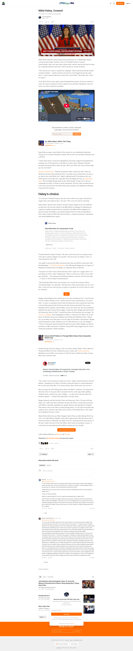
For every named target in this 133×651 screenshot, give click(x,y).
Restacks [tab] (48, 465)
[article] (66, 586)
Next (89, 454)
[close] (81, 592)
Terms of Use (74, 617)
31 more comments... (43, 569)
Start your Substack (62, 644)
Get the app (74, 644)
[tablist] (45, 465)
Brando (44, 479)
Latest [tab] (44, 577)
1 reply (45, 513)
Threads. (67, 434)
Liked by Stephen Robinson (49, 481)
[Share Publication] (114, 3)
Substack (59, 647)
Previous (44, 454)
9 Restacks (56, 443)
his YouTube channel (53, 438)
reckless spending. (83, 351)
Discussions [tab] (50, 577)
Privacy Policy (78, 619)
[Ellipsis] (94, 479)
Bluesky (58, 434)
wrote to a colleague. (45, 315)
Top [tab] (40, 577)
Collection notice (78, 640)
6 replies (46, 562)
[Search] (110, 3)
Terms (71, 640)
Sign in (128, 3)
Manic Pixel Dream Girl (48, 518)
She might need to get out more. (47, 587)
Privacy (67, 640)
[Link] (36, 194)
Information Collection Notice (66, 619)
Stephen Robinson (46, 16)
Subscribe (120, 3)
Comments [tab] (42, 465)
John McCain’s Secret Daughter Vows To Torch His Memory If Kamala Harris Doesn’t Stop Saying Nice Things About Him (58, 583)
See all (41, 617)
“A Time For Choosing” (56, 265)
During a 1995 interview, (46, 172)
